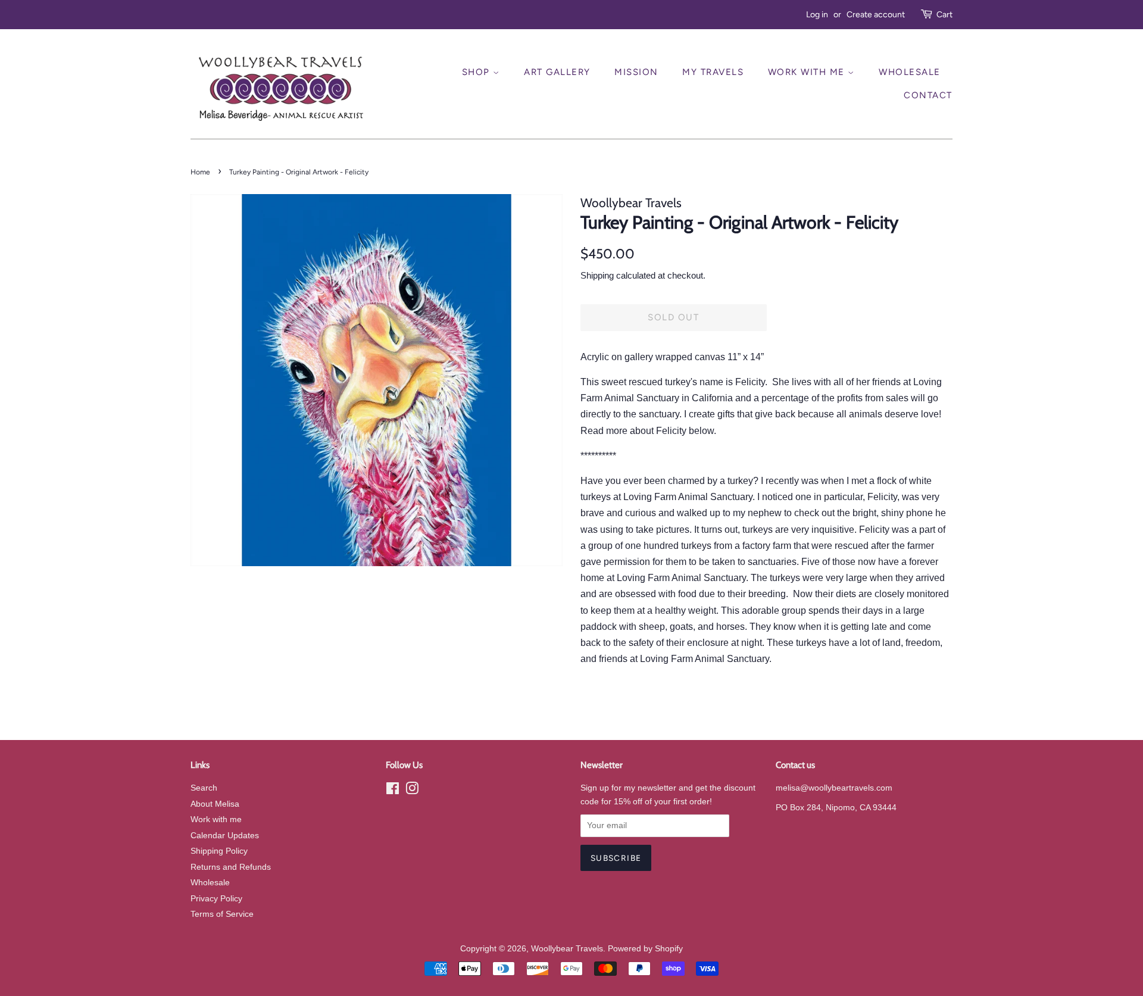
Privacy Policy (216, 898)
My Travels (713, 72)
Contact (928, 95)
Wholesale (910, 72)
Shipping (597, 275)
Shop (478, 72)
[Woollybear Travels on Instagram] (412, 790)
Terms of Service (222, 914)
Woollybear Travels (567, 948)
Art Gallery (557, 72)
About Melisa (214, 804)
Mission (636, 72)
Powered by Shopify (645, 948)
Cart (944, 15)
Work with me (216, 819)
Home (200, 172)
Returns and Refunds (230, 867)
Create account (876, 15)
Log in (817, 15)
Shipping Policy (219, 851)
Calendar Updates (224, 835)
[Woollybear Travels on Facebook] (392, 790)
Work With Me (808, 72)
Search (203, 787)
